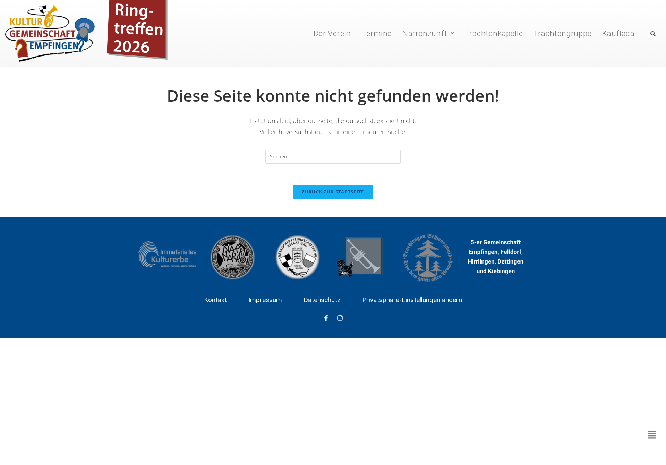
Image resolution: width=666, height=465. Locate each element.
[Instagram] (340, 318)
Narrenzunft (424, 33)
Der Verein (332, 33)
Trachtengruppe (562, 33)
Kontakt (215, 300)
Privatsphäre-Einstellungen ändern (412, 300)
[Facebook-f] (326, 318)
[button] (428, 33)
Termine (376, 33)
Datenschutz (322, 300)
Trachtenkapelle (493, 33)
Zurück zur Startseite (333, 192)
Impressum (265, 300)
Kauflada (618, 33)
